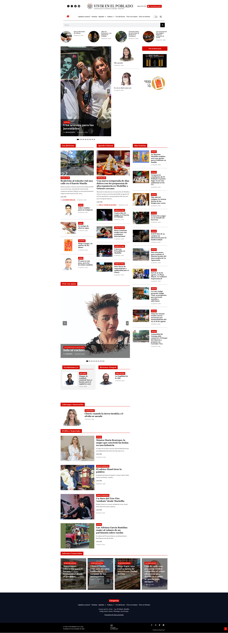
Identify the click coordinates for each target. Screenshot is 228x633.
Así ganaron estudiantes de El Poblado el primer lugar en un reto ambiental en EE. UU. (158, 180)
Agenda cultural (119, 210)
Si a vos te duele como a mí (122, 88)
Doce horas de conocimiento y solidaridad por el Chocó (121, 269)
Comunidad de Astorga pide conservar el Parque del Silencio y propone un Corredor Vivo (159, 339)
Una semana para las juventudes (78, 127)
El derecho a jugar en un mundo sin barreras (158, 218)
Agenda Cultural (105, 146)
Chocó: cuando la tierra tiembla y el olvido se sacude (104, 415)
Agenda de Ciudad (119, 227)
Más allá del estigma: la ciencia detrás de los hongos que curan (158, 200)
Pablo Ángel (83, 373)
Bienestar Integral (108, 367)
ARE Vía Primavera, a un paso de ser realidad (106, 34)
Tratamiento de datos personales (114, 615)
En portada (82, 240)
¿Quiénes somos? (84, 17)
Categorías (114, 601)
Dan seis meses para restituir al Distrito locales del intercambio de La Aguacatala (158, 256)
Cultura (109, 17)
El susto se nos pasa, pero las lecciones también (85, 263)
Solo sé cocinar (74, 350)
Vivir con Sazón (131, 17)
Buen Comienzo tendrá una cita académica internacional (120, 233)
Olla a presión (118, 63)
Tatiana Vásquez (89, 410)
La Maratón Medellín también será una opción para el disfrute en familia (158, 158)
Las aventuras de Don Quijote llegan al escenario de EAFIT (161, 34)
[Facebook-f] (68, 6)
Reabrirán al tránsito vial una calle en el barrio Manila (77, 182)
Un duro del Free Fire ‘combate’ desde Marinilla (110, 499)
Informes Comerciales (72, 553)
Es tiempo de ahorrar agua (83, 227)
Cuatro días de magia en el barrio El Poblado (121, 215)
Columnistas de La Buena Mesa (74, 347)
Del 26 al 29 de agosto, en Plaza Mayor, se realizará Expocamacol (159, 276)
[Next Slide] (108, 91)
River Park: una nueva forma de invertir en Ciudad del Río (127, 570)
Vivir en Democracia (155, 48)
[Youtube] (79, 6)
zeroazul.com (161, 630)
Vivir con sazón (69, 284)
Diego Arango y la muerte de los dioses (85, 245)
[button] (160, 16)
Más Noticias (140, 146)
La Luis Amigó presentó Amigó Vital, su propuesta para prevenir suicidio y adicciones (158, 296)
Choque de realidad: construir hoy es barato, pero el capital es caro (85, 380)
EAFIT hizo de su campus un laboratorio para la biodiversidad (158, 237)
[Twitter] (75, 6)
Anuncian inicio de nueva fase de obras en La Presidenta (134, 34)
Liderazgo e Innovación (72, 404)
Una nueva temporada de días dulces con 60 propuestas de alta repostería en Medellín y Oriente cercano (113, 185)
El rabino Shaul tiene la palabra (109, 470)
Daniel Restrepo (120, 373)
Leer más (63, 196)
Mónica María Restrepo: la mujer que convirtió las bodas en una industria (112, 443)
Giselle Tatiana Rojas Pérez (107, 205)
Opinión (101, 17)
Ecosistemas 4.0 (71, 367)
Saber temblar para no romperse (85, 209)
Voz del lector (120, 17)
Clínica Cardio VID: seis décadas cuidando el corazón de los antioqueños (99, 571)
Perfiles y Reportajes (71, 431)
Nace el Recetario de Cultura (79, 32)
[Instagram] (72, 6)
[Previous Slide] (65, 91)
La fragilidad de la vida (121, 377)
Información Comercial (70, 563)
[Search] (162, 25)
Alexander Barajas (69, 200)
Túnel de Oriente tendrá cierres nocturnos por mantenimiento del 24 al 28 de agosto (158, 317)
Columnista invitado (150, 563)
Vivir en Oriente (144, 17)
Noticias (94, 17)
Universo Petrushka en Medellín (119, 251)
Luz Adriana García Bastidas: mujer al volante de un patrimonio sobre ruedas (112, 530)
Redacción (70, 132)
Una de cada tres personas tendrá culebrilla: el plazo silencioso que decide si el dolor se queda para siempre (154, 574)
